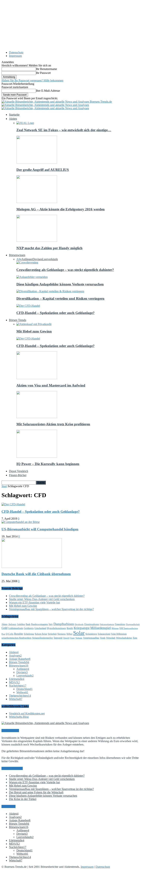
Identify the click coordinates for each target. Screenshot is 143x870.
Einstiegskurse (91, 624)
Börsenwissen (18, 665)
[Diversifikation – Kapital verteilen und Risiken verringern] (50, 291)
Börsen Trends (19, 662)
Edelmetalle (16, 679)
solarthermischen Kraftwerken (16, 637)
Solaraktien (91, 633)
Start (4, 486)
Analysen (15, 655)
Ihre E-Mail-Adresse (48, 90)
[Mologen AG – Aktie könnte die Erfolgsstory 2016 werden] (36, 202)
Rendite (18, 633)
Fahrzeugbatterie (107, 624)
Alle (18, 259)
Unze (72, 638)
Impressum (15, 55)
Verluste (78, 638)
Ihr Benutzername (46, 69)
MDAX (14, 682)
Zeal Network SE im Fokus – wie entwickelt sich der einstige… (63, 130)
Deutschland (24, 689)
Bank (28, 624)
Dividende (79, 624)
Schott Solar (41, 633)
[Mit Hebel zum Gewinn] (33, 324)
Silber (69, 633)
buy (51, 624)
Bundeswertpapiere (39, 624)
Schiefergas (29, 634)
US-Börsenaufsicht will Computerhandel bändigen (39, 529)
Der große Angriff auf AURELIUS (42, 170)
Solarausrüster (104, 634)
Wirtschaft (110, 638)
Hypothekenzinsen (56, 628)
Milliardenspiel (100, 628)
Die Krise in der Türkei (22, 799)
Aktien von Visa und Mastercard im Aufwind (50, 385)
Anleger (12, 624)
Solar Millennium (119, 634)
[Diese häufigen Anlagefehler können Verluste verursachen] (32, 277)
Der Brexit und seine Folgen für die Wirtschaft (36, 792)
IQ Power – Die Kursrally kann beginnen (47, 464)
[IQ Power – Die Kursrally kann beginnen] (36, 456)
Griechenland (40, 628)
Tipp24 (66, 638)
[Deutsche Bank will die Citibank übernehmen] (31, 566)
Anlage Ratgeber (19, 658)
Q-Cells (9, 633)
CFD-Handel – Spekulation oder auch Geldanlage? (55, 313)
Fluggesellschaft (133, 624)
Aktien (4, 624)
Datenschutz (16, 52)
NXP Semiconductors (128, 628)
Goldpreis (29, 628)
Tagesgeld (58, 638)
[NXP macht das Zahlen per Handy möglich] (36, 240)
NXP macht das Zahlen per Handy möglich (49, 248)
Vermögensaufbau (91, 638)
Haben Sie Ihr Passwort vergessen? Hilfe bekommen (32, 80)
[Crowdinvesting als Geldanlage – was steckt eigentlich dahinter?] (27, 262)
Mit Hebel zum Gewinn (34, 331)
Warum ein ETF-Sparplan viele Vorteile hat (34, 602)
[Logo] (45, 105)
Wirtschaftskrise (124, 637)
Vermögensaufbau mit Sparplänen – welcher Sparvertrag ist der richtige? (51, 609)
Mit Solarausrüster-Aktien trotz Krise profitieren (53, 424)
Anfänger (27, 259)
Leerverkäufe (50, 259)
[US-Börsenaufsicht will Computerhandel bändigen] (20, 522)
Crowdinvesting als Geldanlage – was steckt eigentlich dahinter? (65, 270)
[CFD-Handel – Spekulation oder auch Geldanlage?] (28, 305)
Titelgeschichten (20, 695)
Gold (4, 627)
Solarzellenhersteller (42, 637)
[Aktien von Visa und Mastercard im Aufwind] (36, 378)
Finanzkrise (120, 624)
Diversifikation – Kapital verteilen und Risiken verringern (60, 298)
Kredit (70, 628)
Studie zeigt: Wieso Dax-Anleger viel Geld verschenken (42, 599)
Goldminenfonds (15, 628)
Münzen (115, 628)
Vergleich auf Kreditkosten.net (27, 713)
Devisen (37, 259)
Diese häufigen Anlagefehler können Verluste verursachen (60, 284)
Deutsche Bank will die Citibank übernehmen (36, 574)
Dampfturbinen (63, 624)
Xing (135, 638)
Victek (102, 638)
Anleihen (21, 624)
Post (3, 634)
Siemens (61, 633)
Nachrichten (17, 685)
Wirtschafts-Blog (19, 716)
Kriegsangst (82, 628)
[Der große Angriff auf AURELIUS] (36, 162)
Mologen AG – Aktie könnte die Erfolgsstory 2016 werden (60, 209)
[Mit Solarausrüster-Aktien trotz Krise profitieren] (36, 417)
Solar (79, 633)
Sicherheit (52, 634)
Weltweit (22, 692)
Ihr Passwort (43, 72)
